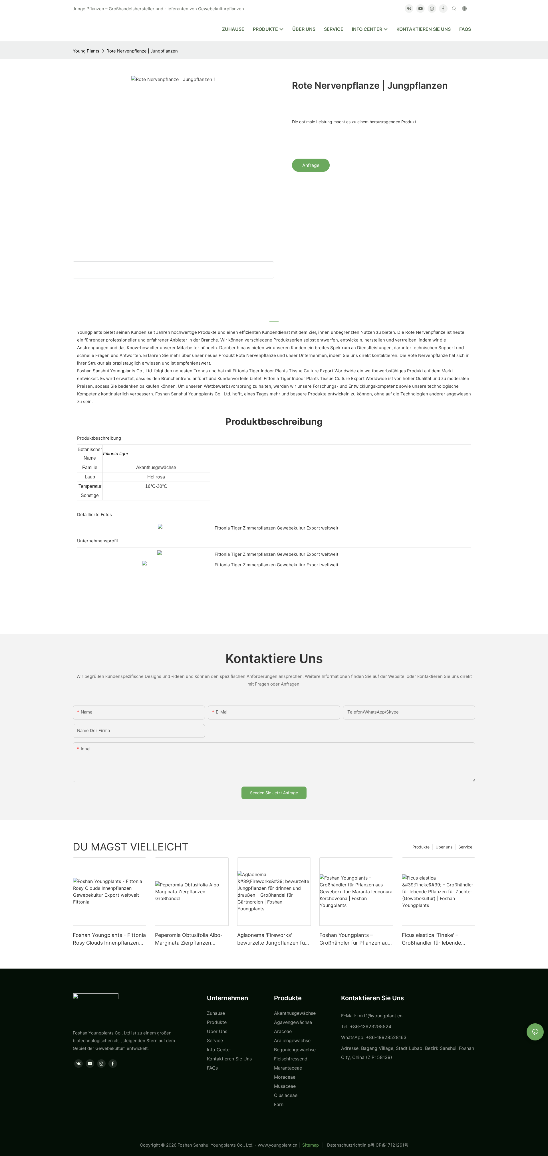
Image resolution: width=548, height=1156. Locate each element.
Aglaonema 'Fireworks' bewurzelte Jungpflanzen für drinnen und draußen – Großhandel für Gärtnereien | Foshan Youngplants (272, 939)
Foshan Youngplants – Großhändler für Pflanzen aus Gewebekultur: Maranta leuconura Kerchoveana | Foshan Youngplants (354, 939)
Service (465, 846)
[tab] (274, 318)
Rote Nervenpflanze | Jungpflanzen (142, 51)
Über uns (444, 846)
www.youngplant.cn (277, 1145)
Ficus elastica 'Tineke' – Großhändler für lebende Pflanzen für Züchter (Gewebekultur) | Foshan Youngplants (432, 939)
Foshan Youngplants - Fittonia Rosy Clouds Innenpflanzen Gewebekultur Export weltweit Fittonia (109, 939)
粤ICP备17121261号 (389, 1145)
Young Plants (86, 51)
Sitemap (310, 1145)
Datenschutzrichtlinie (348, 1145)
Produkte (421, 846)
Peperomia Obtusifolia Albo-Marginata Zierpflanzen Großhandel (189, 939)
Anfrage (310, 165)
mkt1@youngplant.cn (379, 1015)
